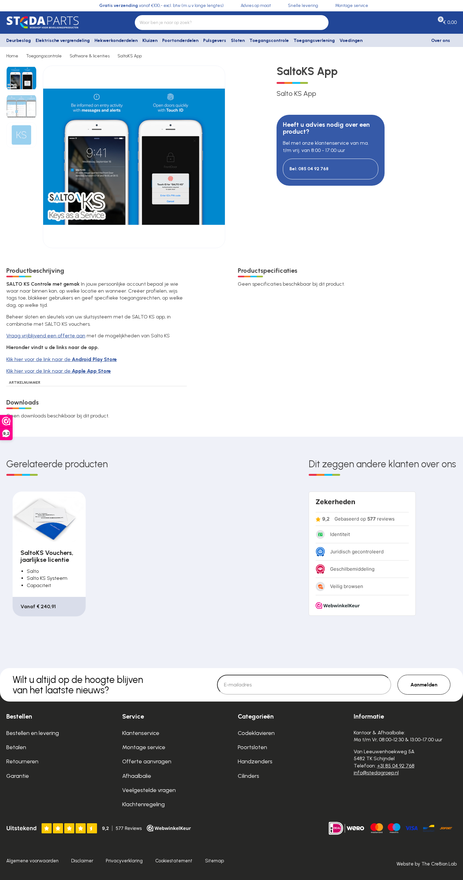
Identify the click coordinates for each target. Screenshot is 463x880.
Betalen (16, 747)
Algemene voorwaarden (32, 861)
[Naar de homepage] (58, 22)
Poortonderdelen (180, 40)
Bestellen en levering (32, 733)
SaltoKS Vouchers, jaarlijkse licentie (46, 556)
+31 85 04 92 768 (395, 766)
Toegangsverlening (314, 40)
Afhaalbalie (136, 775)
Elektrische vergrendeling (63, 40)
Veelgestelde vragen (149, 790)
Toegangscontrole (269, 40)
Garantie (17, 775)
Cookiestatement (173, 861)
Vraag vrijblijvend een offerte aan (45, 336)
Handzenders (255, 761)
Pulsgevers (214, 40)
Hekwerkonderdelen (116, 40)
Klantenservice (140, 733)
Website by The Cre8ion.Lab (427, 864)
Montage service (143, 747)
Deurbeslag (18, 40)
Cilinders (248, 775)
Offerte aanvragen (146, 761)
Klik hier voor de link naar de (61, 359)
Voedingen (351, 40)
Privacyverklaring (124, 861)
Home (12, 56)
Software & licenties (90, 56)
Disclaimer (82, 861)
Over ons (440, 40)
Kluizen (149, 40)
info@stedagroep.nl (376, 773)
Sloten (238, 40)
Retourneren (22, 761)
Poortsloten (252, 747)
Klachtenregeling (143, 804)
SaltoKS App (129, 56)
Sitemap (214, 861)
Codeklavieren (256, 733)
